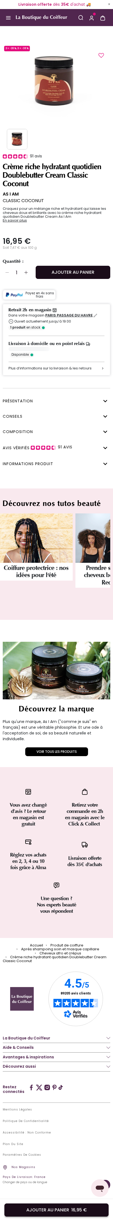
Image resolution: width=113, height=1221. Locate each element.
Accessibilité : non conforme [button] (27, 1133)
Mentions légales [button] (17, 1110)
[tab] (55, 400)
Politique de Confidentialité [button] (26, 1121)
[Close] (109, 4)
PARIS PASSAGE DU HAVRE (69, 315)
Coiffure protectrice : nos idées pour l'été (36, 571)
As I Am (11, 194)
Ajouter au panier (73, 272)
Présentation (18, 401)
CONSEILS (12, 416)
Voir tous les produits (56, 751)
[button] (91, 17)
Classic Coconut (23, 200)
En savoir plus (15, 220)
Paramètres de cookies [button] (22, 1155)
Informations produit (28, 464)
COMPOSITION (18, 431)
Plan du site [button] (13, 1144)
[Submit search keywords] (80, 17)
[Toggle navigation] (8, 17)
